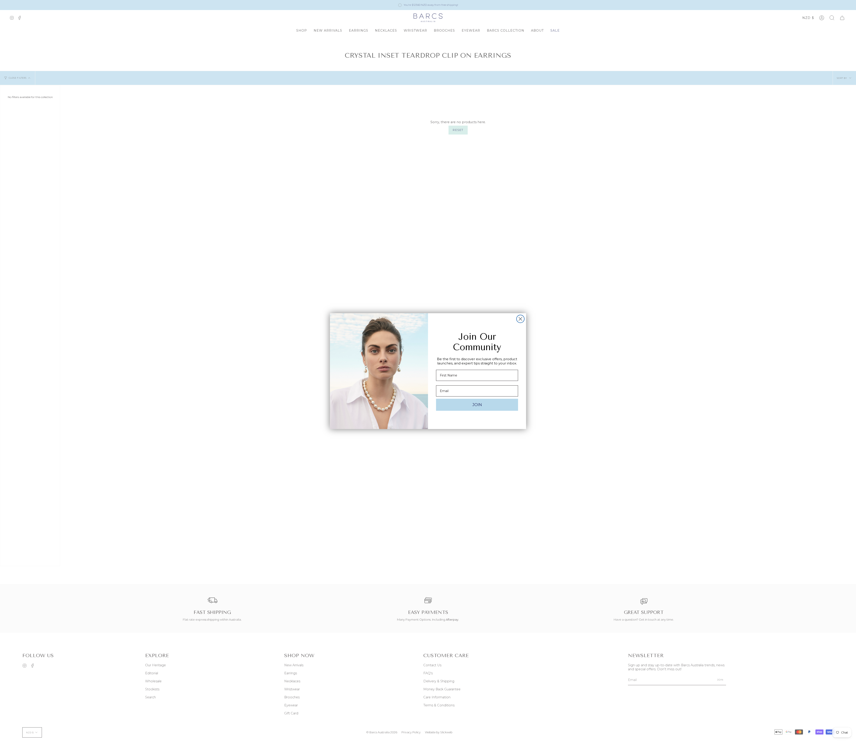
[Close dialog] (520, 319)
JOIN (477, 404)
